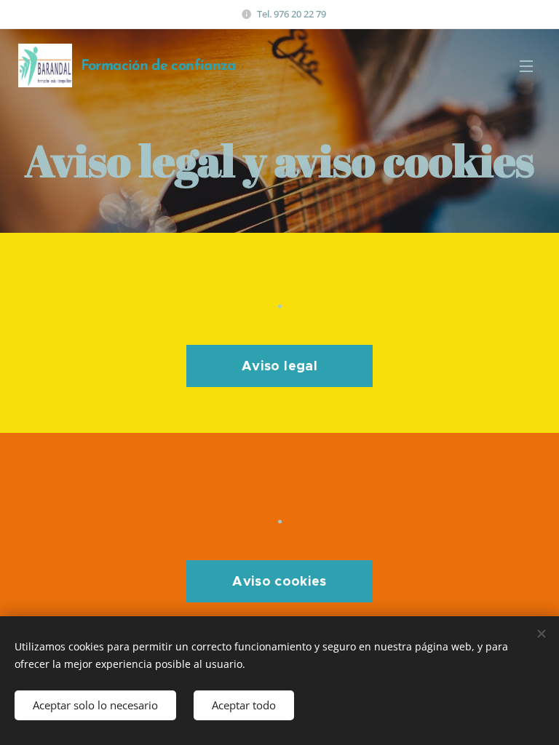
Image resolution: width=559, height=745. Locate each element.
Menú (526, 65)
